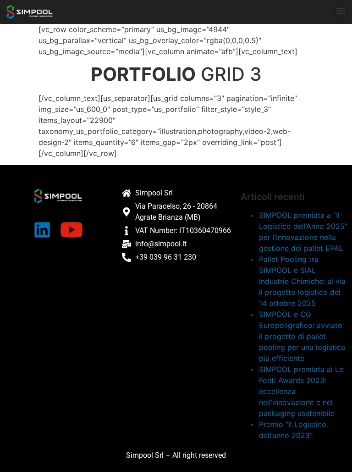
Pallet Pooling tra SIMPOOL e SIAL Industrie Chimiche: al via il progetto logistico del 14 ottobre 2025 (302, 281)
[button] (340, 11)
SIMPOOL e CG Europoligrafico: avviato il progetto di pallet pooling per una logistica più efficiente (302, 336)
